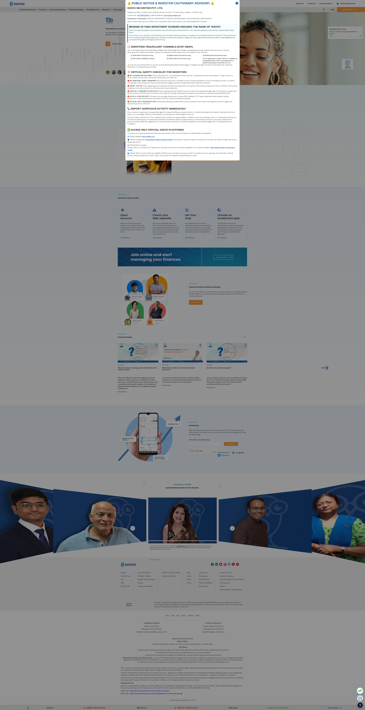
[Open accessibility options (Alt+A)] (360, 705)
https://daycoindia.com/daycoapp (158, 140)
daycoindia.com (148, 136)
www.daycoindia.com (172, 15)
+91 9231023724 (143, 15)
